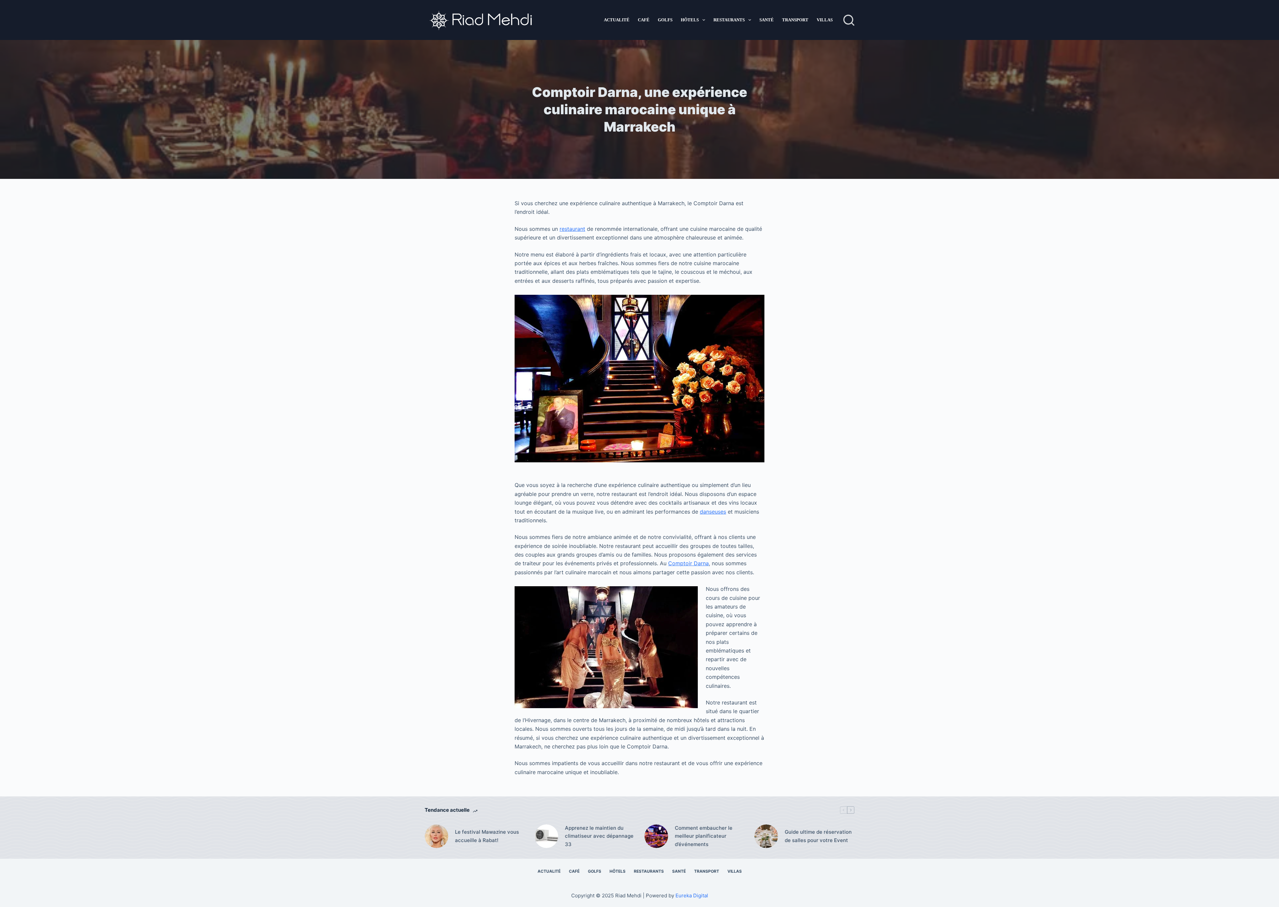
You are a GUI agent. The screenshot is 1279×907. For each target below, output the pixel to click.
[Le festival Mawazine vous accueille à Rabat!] (436, 836)
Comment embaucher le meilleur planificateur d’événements (703, 836)
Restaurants (729, 19)
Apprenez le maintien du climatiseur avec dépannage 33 (599, 836)
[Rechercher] (848, 20)
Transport (795, 19)
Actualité (617, 19)
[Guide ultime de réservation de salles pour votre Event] (766, 836)
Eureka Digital (691, 895)
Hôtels (690, 19)
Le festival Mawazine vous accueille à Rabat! (487, 836)
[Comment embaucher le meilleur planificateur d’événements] (656, 836)
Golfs (665, 19)
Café (643, 19)
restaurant (572, 229)
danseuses (713, 511)
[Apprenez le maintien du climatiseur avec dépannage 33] (546, 836)
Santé (766, 19)
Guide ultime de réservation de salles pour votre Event (818, 836)
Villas (825, 19)
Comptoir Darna (688, 563)
